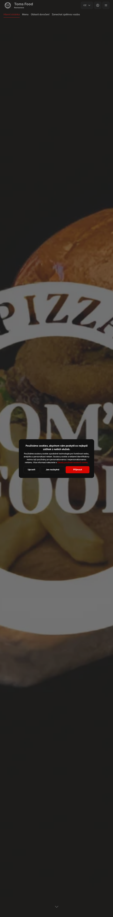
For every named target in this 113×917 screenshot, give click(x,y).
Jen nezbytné (52, 469)
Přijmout (77, 469)
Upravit (31, 469)
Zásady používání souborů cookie (72, 462)
